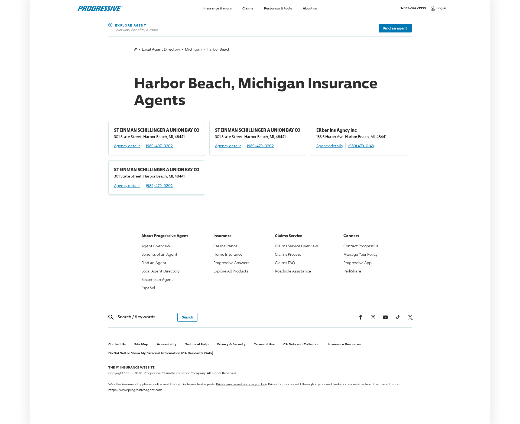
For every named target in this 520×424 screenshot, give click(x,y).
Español (148, 287)
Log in (441, 8)
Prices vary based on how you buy (241, 384)
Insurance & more (217, 8)
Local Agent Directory (161, 49)
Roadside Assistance (293, 271)
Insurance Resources (344, 344)
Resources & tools (278, 8)
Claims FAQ (285, 262)
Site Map (141, 344)
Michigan (193, 49)
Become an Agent (157, 279)
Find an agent (395, 28)
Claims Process (288, 254)
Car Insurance (225, 246)
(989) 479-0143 (361, 145)
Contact (361, 246)
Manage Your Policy (360, 254)
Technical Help (197, 344)
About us (310, 8)
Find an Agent (154, 262)
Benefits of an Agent (159, 254)
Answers (231, 262)
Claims (247, 8)
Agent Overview (155, 246)
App (357, 262)
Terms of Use (264, 344)
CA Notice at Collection (301, 344)
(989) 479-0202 (260, 145)
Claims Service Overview (296, 246)
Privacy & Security (231, 344)
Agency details (127, 145)
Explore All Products (230, 271)
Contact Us (117, 344)
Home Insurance (227, 254)
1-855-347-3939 (414, 8)
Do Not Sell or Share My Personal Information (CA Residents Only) (160, 353)
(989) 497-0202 (159, 145)
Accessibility (167, 344)
